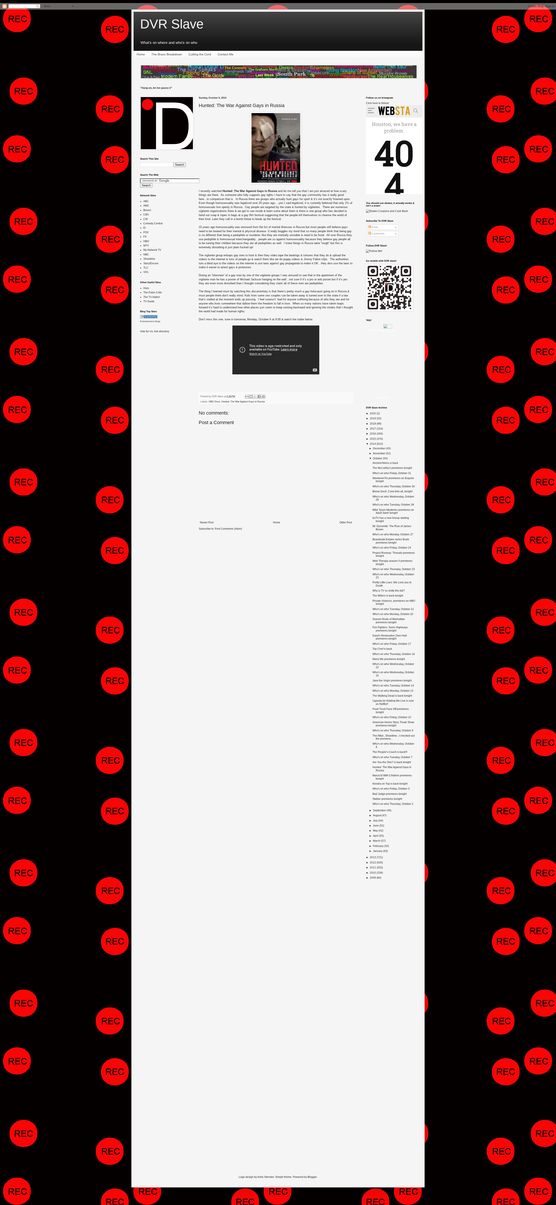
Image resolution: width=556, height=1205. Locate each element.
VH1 (146, 272)
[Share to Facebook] (259, 396)
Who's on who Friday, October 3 (391, 788)
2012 (373, 862)
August (377, 815)
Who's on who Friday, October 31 (391, 473)
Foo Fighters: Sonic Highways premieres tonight (390, 629)
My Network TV (152, 249)
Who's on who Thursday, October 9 (392, 730)
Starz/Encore (151, 263)
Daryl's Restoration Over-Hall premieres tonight (389, 637)
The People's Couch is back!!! (389, 752)
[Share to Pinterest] (263, 396)
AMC (146, 205)
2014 (373, 443)
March (377, 840)
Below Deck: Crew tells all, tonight (392, 491)
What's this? (382, 397)
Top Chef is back (382, 648)
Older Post (345, 522)
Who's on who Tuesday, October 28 (393, 504)
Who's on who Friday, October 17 (391, 643)
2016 (373, 433)
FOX (146, 232)
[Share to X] (255, 396)
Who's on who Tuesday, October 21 (393, 609)
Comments (377, 233)
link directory (161, 331)
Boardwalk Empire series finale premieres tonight (390, 541)
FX (145, 236)
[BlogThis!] (251, 396)
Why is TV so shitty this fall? (388, 590)
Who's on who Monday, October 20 (392, 614)
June (376, 825)
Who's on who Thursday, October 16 (393, 654)
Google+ (14, 1)
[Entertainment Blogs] (148, 317)
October (378, 458)
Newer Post (206, 522)
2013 (373, 857)
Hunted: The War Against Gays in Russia (242, 105)
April (376, 835)
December (379, 448)
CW (145, 219)
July (375, 820)
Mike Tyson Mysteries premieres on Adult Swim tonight (393, 511)
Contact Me (225, 54)
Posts (374, 227)
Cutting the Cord (200, 54)
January (378, 851)
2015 (373, 438)
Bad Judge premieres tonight (389, 793)
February (378, 846)
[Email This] (247, 396)
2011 (373, 867)
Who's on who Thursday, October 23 (393, 569)
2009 (373, 877)
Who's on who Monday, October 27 (392, 534)
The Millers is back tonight (387, 595)
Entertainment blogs (150, 321)
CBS (146, 214)
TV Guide (148, 301)
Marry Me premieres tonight (388, 659)
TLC (145, 267)
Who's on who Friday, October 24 (391, 547)
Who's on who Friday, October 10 (391, 717)
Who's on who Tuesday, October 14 (393, 685)
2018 (373, 423)
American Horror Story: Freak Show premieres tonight (393, 724)
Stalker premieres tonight (387, 798)
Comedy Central (153, 223)
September (380, 810)
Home (141, 54)
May (376, 830)
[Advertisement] (157, 405)
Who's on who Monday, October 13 (392, 690)
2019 (373, 418)
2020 (373, 413)
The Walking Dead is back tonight (392, 695)
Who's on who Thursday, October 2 (392, 803)
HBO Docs (214, 401)
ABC (146, 201)
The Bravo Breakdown (166, 54)
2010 (373, 872)
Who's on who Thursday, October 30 (393, 486)
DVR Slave (172, 24)
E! (144, 227)
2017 (373, 428)
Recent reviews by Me (382, 330)
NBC (146, 254)
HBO (146, 241)
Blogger (312, 1177)
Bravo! (147, 210)
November (379, 453)
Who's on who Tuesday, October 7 (392, 757)
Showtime (149, 258)
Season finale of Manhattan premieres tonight (388, 621)
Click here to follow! (377, 103)
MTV (146, 245)
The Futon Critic (152, 292)
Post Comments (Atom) (228, 528)
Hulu (146, 288)
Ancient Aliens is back (385, 462)
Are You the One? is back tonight (391, 762)
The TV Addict (151, 297)
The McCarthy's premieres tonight (392, 467)
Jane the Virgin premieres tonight (392, 680)
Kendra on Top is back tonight (389, 783)
